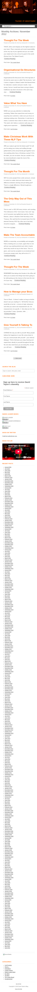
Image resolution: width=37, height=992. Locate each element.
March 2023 (8, 537)
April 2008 (7, 845)
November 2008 (9, 833)
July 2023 (7, 530)
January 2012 (8, 767)
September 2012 (9, 754)
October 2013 (8, 731)
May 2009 (7, 822)
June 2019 (7, 615)
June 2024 (7, 512)
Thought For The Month (17, 171)
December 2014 (9, 707)
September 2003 (9, 939)
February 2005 (8, 910)
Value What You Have (15, 103)
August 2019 (8, 611)
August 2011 (8, 776)
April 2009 (7, 824)
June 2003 (7, 944)
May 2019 (7, 616)
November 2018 (9, 627)
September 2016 (9, 671)
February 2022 (8, 560)
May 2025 (7, 493)
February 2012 (8, 766)
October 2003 (8, 937)
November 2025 (9, 482)
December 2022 (9, 542)
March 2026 (8, 475)
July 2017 (7, 654)
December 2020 (9, 584)
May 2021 (7, 575)
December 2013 (9, 728)
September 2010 (9, 795)
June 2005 (7, 903)
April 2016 (7, 680)
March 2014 (8, 723)
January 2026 (8, 479)
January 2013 (8, 747)
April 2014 (7, 721)
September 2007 (9, 857)
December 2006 (9, 872)
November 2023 (9, 524)
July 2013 (7, 736)
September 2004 (9, 918)
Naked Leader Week (10, 972)
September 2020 (9, 589)
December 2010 (9, 790)
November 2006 (9, 874)
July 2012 (7, 757)
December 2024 (9, 501)
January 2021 (8, 582)
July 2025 (7, 489)
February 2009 (8, 827)
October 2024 (8, 505)
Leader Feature (9, 970)
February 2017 (8, 663)
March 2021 (8, 578)
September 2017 (9, 651)
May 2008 (7, 843)
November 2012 (9, 750)
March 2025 (8, 496)
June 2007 (7, 862)
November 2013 (9, 730)
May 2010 (7, 802)
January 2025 (8, 499)
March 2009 (8, 826)
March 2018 (8, 640)
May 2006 (7, 884)
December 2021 (9, 563)
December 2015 (9, 687)
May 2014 (7, 719)
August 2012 (8, 755)
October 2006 (8, 875)
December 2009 (9, 810)
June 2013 (7, 738)
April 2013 (7, 742)
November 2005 (9, 894)
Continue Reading (9, 59)
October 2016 (8, 669)
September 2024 (9, 506)
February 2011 (8, 786)
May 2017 (7, 657)
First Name (6, 396)
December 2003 (9, 934)
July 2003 (7, 942)
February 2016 (8, 683)
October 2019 (8, 608)
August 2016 (8, 673)
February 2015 (8, 704)
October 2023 (8, 525)
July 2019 (7, 613)
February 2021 (8, 580)
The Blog (7, 975)
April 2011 (7, 783)
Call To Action (13, 129)
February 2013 (8, 745)
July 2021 (7, 572)
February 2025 (8, 498)
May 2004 (7, 925)
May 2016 (7, 678)
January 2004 (8, 932)
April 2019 (7, 618)
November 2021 (9, 565)
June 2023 (7, 532)
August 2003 (8, 941)
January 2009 (8, 829)
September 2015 (9, 692)
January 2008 (8, 850)
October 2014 (8, 711)
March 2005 (8, 908)
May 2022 (7, 554)
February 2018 (8, 642)
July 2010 (7, 798)
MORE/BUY (5, 428)
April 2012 (7, 762)
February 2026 (8, 477)
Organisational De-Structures (19, 70)
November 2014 (9, 709)
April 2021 (7, 577)
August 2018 (8, 632)
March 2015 (8, 702)
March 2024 (8, 517)
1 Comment (31, 174)
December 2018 (9, 625)
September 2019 (9, 609)
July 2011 (7, 778)
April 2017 (7, 659)
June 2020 (7, 594)
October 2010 (8, 793)
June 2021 (7, 573)
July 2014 (7, 716)
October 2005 (8, 896)
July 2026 (7, 469)
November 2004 (9, 915)
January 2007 (8, 870)
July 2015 (7, 695)
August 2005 (8, 900)
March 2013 (8, 743)
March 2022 (8, 558)
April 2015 (7, 700)
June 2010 (7, 800)
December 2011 (9, 769)
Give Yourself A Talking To (18, 325)
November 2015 (9, 688)
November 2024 (9, 503)
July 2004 (7, 922)
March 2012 (8, 764)
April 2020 (7, 597)
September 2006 (9, 877)
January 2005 (8, 912)
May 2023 (7, 534)
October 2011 (8, 772)
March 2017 (8, 661)
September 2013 (9, 733)
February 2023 (8, 539)
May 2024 (7, 513)
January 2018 (8, 644)
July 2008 (7, 839)
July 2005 (7, 901)
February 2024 (8, 518)
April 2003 (7, 948)
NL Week (12, 95)
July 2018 (7, 633)
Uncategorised (8, 979)
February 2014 (8, 724)
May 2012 (7, 760)
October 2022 (8, 546)
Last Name (6, 402)
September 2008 (9, 836)
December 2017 (9, 645)
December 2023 (9, 522)
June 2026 (7, 470)
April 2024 (7, 515)
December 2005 (9, 893)
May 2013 (7, 740)
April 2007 (7, 865)
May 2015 (7, 699)
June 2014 (7, 718)
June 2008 (7, 841)
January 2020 (8, 602)
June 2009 (7, 821)
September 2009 (9, 815)
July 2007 (7, 860)
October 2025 (8, 484)
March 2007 (8, 867)
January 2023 (8, 541)
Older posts (17, 358)
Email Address (8, 390)
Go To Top (18, 983)
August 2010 (8, 797)
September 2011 (9, 774)
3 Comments (31, 142)
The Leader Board (15, 62)
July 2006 (7, 881)
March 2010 (8, 805)
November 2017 (9, 647)
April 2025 (7, 494)
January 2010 (8, 809)
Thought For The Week (16, 40)
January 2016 (8, 685)
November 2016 (9, 668)
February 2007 (8, 869)
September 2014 (9, 712)
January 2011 (8, 788)
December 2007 (9, 851)
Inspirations (8, 968)
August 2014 (8, 714)
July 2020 (7, 592)
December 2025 (9, 481)
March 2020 (8, 599)
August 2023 (8, 529)
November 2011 (9, 771)
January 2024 (8, 520)
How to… (7, 967)
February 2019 (8, 621)
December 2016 (9, 666)
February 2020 (8, 601)
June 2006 (7, 882)
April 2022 (7, 556)
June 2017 (7, 656)
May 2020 (7, 596)
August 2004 (8, 920)
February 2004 (8, 930)
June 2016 (7, 676)
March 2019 (8, 620)
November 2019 (9, 606)
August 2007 (8, 858)
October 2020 (8, 587)
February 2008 (8, 848)
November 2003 (9, 936)
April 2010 (7, 803)
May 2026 (7, 472)
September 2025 (9, 486)
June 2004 (7, 924)
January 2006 (8, 891)
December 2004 (9, 913)
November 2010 (9, 791)
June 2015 (7, 697)
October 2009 (8, 814)
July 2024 (7, 510)
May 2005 (7, 905)
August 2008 (8, 838)
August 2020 (8, 590)
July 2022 (7, 551)
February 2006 (8, 889)
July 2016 (7, 675)
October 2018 (8, 628)
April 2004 (7, 927)
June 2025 (7, 491)
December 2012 (9, 748)
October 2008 (8, 834)
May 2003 (7, 946)
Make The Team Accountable (19, 235)
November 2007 (9, 853)
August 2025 (8, 487)
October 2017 (8, 649)
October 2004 (8, 917)
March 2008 (8, 846)
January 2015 (8, 706)
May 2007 (7, 863)
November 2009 (9, 812)
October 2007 (8, 855)
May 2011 (7, 781)
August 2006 (8, 879)
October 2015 (8, 690)
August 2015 (8, 693)
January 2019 (8, 623)
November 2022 (9, 544)
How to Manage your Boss (18, 291)
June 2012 (7, 759)
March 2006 (8, 888)
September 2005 (9, 898)
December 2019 (9, 604)
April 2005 (7, 906)
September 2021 (9, 568)
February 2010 (8, 807)
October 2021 (8, 566)
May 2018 (7, 637)
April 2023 (7, 536)
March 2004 (8, 929)
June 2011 (7, 779)
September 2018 (9, 630)
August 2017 (8, 652)
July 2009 (7, 819)
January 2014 (8, 726)
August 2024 (8, 508)
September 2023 (9, 527)
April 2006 (7, 886)
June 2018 (7, 635)
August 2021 (8, 570)
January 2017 (8, 664)
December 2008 (9, 831)
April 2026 (7, 474)
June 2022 (7, 553)
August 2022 (8, 549)
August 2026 (8, 467)
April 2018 (7, 639)
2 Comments (31, 43)
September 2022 (9, 548)
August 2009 (8, 817)
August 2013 (8, 735)
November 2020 (9, 585)
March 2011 (8, 784)
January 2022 (8, 561)
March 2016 (8, 681)
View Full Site (18, 989)
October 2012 (8, 752)
